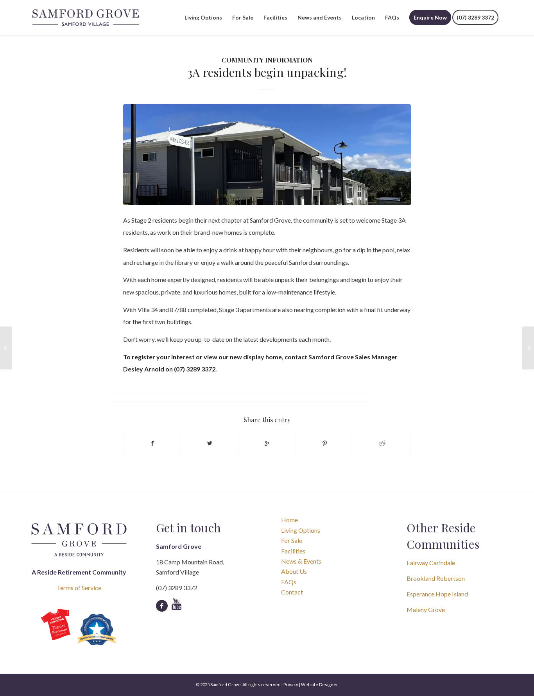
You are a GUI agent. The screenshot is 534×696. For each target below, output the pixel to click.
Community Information (267, 59)
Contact (292, 592)
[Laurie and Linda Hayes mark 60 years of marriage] (528, 348)
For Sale (291, 540)
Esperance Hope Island (437, 594)
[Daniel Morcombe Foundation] (55, 624)
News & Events (301, 561)
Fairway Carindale (431, 562)
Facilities (293, 551)
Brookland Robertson (436, 578)
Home (289, 519)
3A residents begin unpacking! (267, 72)
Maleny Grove (426, 609)
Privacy (290, 684)
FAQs (288, 581)
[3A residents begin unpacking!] (267, 154)
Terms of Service (79, 587)
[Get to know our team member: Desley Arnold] (6, 348)
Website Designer (319, 684)
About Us (294, 571)
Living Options (300, 530)
